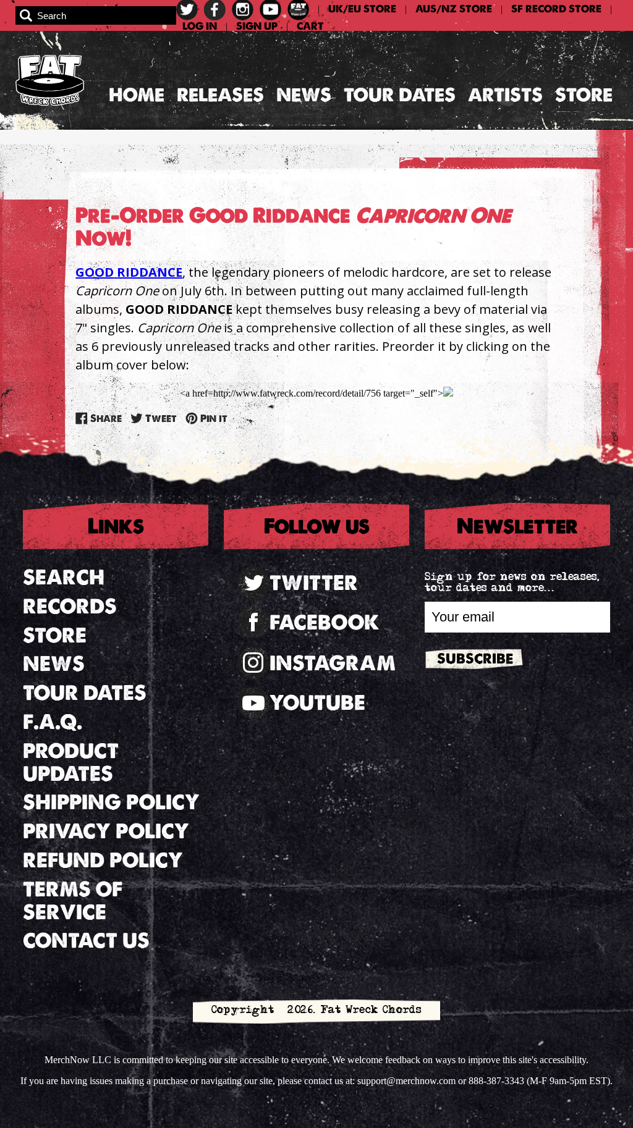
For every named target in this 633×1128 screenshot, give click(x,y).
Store (584, 94)
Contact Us (86, 940)
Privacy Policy (106, 831)
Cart (310, 26)
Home (136, 94)
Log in (199, 26)
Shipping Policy (111, 802)
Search (63, 577)
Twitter (314, 583)
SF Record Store (556, 9)
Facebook (325, 622)
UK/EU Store (362, 9)
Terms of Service (72, 901)
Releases (220, 94)
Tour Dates (400, 94)
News (303, 94)
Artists (505, 94)
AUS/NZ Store (453, 9)
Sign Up (257, 26)
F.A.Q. (52, 721)
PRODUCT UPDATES (71, 762)
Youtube (317, 702)
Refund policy (103, 860)
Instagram (333, 663)
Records (70, 606)
